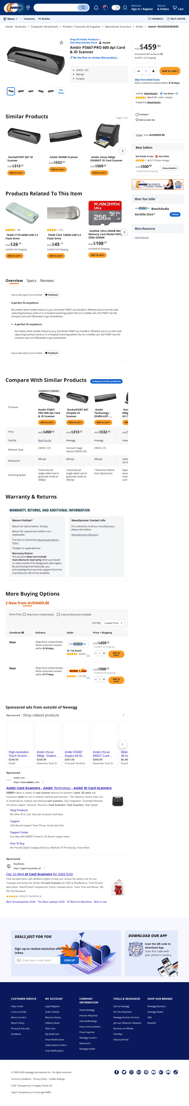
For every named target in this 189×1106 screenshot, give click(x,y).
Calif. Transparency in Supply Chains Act (31, 1085)
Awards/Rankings (88, 1021)
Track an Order (19, 1011)
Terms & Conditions (21, 1078)
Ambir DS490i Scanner (64, 157)
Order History (52, 1011)
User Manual (142, 237)
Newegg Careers (88, 1037)
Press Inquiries (86, 1032)
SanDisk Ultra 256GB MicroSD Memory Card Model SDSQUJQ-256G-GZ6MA (108, 234)
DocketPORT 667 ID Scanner (20, 158)
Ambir (139, 26)
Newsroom (85, 1043)
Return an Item (18, 1017)
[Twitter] (124, 1072)
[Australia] (28, 8)
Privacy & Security (20, 1028)
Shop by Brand (120, 1039)
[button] (28, 8)
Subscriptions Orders (56, 1045)
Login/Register (52, 1006)
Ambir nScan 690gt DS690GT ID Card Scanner (106, 158)
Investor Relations (88, 1015)
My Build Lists (52, 1034)
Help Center (17, 1006)
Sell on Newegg (121, 1006)
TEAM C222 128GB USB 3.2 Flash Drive (64, 236)
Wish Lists (50, 1028)
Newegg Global (155, 1011)
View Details (169, 168)
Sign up (69, 960)
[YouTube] (153, 1072)
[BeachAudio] (78, 644)
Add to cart (169, 71)
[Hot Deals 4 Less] (78, 670)
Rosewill (151, 1022)
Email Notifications (54, 1039)
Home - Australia (16, 26)
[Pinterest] (146, 1072)
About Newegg (86, 1010)
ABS (149, 1017)
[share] (61, 43)
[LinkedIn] (138, 1072)
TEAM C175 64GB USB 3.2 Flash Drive (22, 236)
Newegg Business (156, 1006)
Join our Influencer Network (127, 1022)
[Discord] (168, 1072)
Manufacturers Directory (84, 534)
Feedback (52, 294)
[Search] (83, 7)
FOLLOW (175, 214)
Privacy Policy (40, 1078)
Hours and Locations (89, 1026)
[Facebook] (117, 1072)
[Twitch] (161, 1072)
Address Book (52, 1022)
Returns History (53, 1017)
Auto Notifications (54, 1050)
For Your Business (122, 1011)
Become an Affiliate (123, 1028)
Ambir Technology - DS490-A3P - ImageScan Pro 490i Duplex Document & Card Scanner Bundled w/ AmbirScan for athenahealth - (103, 413)
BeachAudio (44, 440)
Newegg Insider (87, 1048)
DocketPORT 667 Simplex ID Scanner (77, 413)
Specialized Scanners (118, 26)
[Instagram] (131, 1072)
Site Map (117, 1034)
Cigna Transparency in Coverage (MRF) (31, 1092)
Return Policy (17, 1022)
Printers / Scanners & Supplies (81, 26)
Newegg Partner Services (126, 1017)
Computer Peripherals (44, 26)
